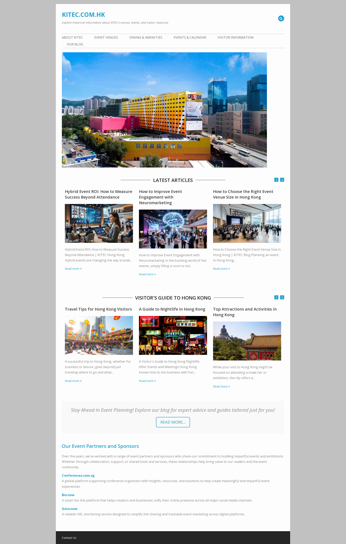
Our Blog (75, 44)
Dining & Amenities (145, 37)
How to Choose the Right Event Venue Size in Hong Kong (243, 194)
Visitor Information (236, 37)
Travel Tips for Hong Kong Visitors (98, 309)
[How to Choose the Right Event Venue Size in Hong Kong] (247, 223)
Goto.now (69, 509)
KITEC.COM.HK (83, 14)
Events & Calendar (190, 37)
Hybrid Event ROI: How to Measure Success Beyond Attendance (98, 194)
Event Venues (106, 37)
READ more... (173, 422)
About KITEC (72, 37)
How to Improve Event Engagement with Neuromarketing (160, 197)
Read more (72, 268)
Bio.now (68, 495)
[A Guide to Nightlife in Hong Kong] (173, 335)
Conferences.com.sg (78, 475)
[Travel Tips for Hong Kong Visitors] (99, 335)
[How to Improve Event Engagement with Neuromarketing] (173, 229)
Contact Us (69, 537)
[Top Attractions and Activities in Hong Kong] (247, 341)
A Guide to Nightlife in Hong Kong (172, 309)
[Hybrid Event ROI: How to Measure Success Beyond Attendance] (99, 223)
